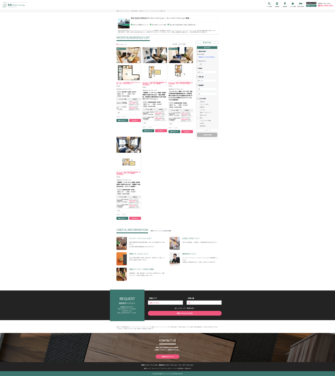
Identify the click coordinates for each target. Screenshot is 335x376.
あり (201, 64)
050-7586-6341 (326, 5)
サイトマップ (155, 368)
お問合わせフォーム (167, 356)
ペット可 (202, 110)
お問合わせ (123, 120)
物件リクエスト (311, 5)
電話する (135, 120)
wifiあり (202, 123)
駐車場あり (203, 126)
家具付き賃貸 (300, 6)
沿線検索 (277, 6)
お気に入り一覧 (312, 3)
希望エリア (153, 298)
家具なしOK (203, 115)
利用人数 (191, 298)
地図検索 (285, 6)
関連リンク (147, 368)
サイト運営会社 (179, 368)
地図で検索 (208, 42)
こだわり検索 (293, 6)
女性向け (202, 102)
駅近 (201, 118)
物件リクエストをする (185, 313)
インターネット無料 (205, 120)
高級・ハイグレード (205, 112)
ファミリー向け (204, 104)
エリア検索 (269, 6)
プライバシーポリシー (167, 368)
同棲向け (202, 107)
